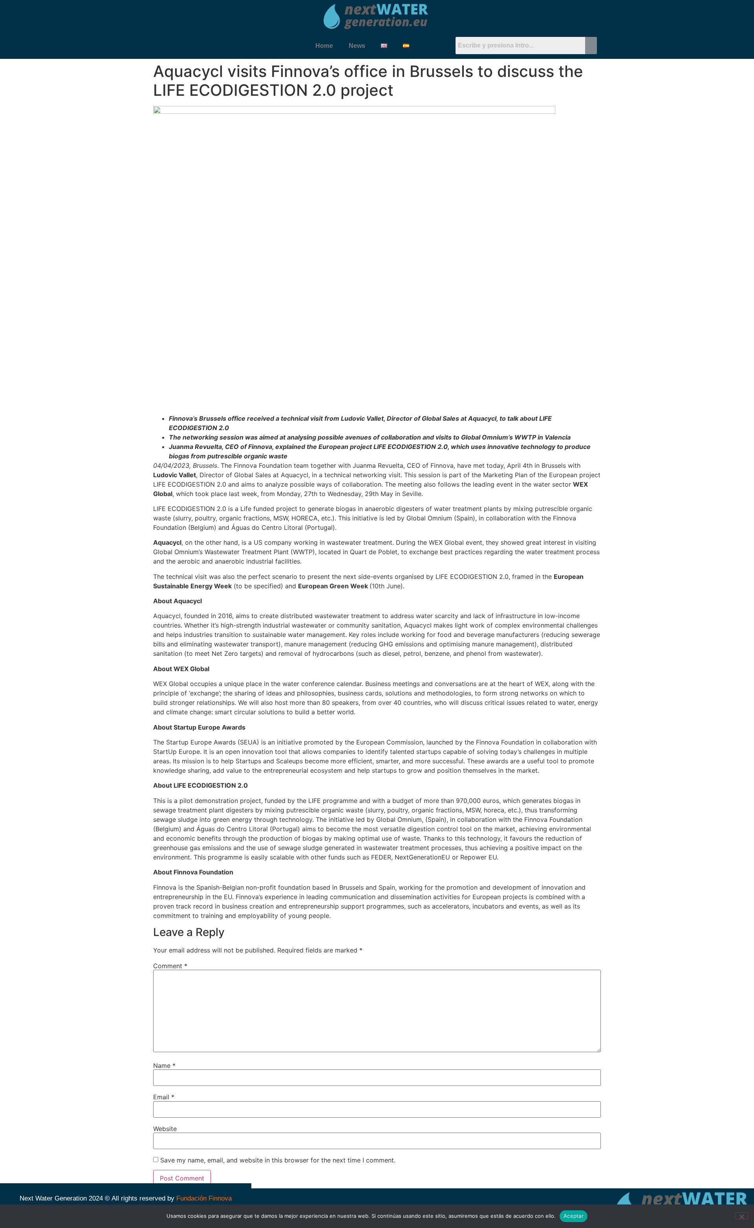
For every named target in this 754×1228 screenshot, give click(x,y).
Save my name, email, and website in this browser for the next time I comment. (277, 1160)
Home (324, 45)
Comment (170, 966)
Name (164, 1065)
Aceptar (574, 1216)
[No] (741, 1215)
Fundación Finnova (204, 1198)
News (357, 45)
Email (163, 1097)
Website (165, 1129)
